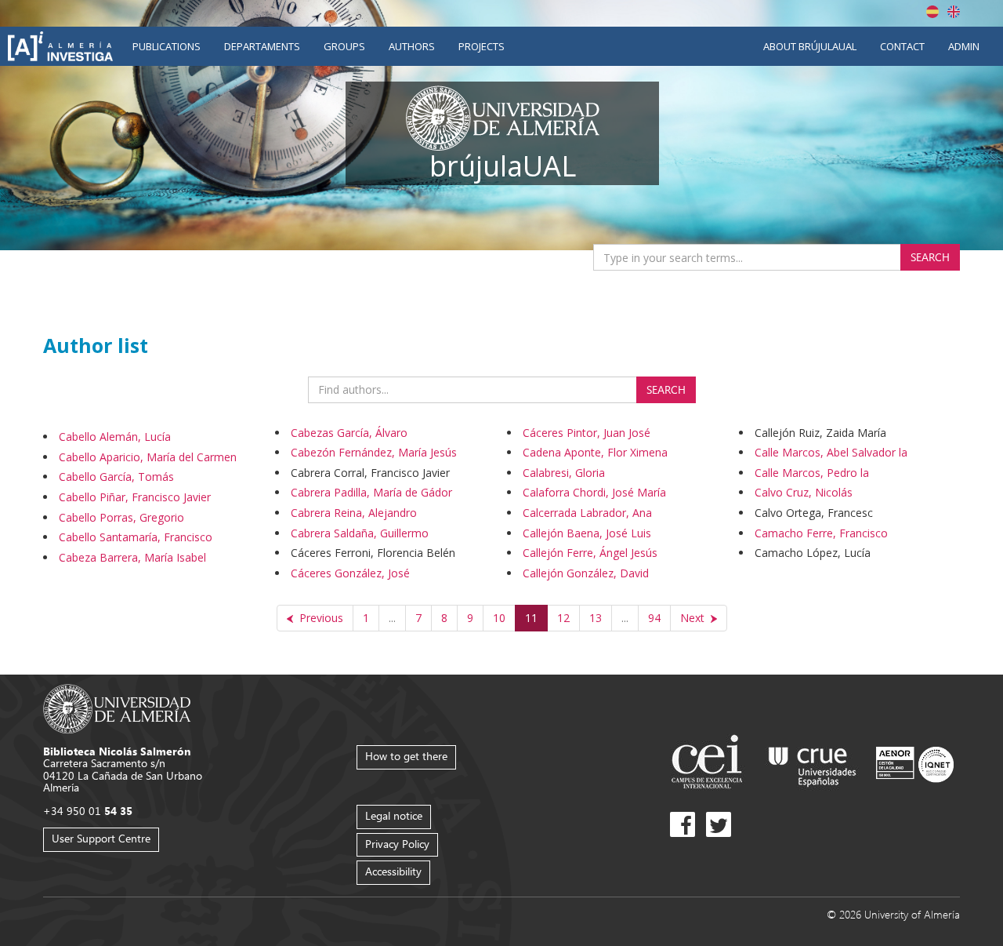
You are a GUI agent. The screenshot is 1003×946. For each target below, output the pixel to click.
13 (595, 617)
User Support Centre (101, 838)
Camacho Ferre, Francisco (821, 533)
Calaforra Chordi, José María (594, 492)
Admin (963, 46)
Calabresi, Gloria (564, 472)
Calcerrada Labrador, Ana (587, 512)
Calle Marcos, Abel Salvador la (831, 452)
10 (499, 617)
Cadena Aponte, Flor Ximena (595, 452)
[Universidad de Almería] (117, 707)
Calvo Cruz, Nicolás (804, 492)
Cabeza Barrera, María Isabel (132, 557)
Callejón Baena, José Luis (587, 533)
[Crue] (812, 763)
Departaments (262, 46)
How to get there (406, 755)
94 (654, 617)
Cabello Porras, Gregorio (121, 517)
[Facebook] (682, 824)
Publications (166, 46)
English (953, 11)
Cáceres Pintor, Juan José (586, 432)
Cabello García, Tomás (116, 476)
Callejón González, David (586, 573)
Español (932, 11)
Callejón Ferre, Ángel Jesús (590, 552)
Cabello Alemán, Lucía (115, 436)
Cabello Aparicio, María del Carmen (148, 456)
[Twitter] (718, 824)
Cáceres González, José (350, 573)
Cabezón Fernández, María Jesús (374, 452)
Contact (902, 46)
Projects (481, 46)
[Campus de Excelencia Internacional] (709, 763)
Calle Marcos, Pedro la (812, 472)
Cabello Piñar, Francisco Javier (135, 496)
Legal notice (393, 815)
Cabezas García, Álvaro (349, 432)
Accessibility (393, 871)
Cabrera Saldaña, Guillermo (360, 533)
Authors (412, 46)
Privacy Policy (397, 843)
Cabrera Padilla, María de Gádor (371, 492)
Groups (344, 46)
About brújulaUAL (809, 46)
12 (563, 617)
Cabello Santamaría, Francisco (135, 536)
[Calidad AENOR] (915, 763)
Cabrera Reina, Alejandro (354, 512)
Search (930, 256)
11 (531, 617)
